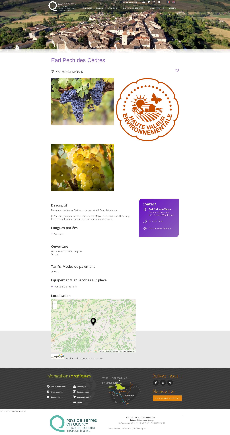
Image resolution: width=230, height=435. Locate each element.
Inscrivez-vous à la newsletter (167, 398)
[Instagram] (170, 383)
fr (168, 2)
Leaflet (102, 351)
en (173, 2)
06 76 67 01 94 (156, 221)
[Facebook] (156, 383)
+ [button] (55, 303)
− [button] (55, 307)
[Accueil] (62, 6)
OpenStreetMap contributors (124, 351)
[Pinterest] (163, 383)
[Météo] (143, 2)
